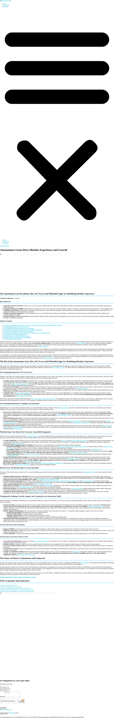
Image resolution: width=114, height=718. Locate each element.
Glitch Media (12, 712)
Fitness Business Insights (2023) (20, 384)
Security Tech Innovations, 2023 (96, 506)
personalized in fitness (96, 449)
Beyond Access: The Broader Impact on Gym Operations (18, 331)
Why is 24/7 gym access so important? (11, 587)
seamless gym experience (17, 443)
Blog (4, 3)
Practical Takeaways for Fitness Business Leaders (16, 336)
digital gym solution (63, 407)
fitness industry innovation (23, 464)
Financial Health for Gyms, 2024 (43, 484)
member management (74, 421)
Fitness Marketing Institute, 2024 (32, 461)
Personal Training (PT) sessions (78, 440)
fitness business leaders (48, 358)
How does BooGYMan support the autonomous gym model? (17, 590)
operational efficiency (89, 472)
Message (2, 696)
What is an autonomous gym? (9, 585)
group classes (64, 440)
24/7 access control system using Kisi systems (43, 398)
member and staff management (82, 422)
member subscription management (70, 481)
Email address (4, 689)
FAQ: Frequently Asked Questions (12, 339)
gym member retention (81, 388)
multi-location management (36, 491)
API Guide (6, 5)
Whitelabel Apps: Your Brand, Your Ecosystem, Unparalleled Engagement (22, 330)
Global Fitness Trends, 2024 (23, 396)
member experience (43, 346)
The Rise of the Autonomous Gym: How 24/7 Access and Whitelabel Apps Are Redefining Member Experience (32, 325)
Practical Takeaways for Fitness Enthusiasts (14, 334)
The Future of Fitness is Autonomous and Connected (17, 337)
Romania (5, 6)
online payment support (16, 427)
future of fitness (84, 562)
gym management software (23, 393)
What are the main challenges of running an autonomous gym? (17, 591)
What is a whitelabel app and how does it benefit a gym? (16, 588)
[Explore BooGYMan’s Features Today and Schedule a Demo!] (18, 577)
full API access (76, 551)
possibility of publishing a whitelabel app (52, 463)
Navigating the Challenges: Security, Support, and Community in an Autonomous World (26, 333)
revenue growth (19, 428)
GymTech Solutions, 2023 (64, 415)
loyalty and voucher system (33, 454)
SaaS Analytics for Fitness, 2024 (26, 554)
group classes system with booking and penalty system (72, 446)
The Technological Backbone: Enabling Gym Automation (18, 328)
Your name (3, 687)
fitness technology (81, 343)
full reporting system (72, 458)
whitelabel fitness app (33, 436)
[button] (57, 123)
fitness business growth (58, 367)
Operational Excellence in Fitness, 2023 (47, 479)
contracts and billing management (51, 481)
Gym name (3, 690)
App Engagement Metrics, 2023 (78, 452)
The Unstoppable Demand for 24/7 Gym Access (16, 327)
